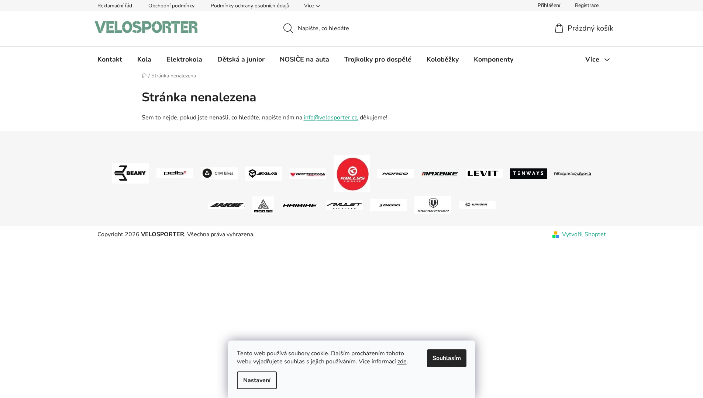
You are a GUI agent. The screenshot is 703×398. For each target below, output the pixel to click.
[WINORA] (477, 204)
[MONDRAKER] (432, 204)
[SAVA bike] (263, 173)
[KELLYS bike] (352, 173)
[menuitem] (110, 59)
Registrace (587, 5)
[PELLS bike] (174, 173)
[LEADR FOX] (572, 174)
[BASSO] (388, 204)
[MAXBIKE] (439, 174)
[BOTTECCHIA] (307, 173)
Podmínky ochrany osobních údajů (250, 5)
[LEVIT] (484, 173)
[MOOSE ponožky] (263, 204)
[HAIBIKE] (300, 205)
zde (402, 361)
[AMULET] (344, 204)
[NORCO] (395, 173)
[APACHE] (226, 205)
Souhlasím (447, 358)
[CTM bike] (219, 173)
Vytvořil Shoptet (584, 234)
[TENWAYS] (528, 173)
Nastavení (256, 380)
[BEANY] (130, 173)
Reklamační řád (114, 5)
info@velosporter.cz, (331, 118)
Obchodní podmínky (171, 5)
